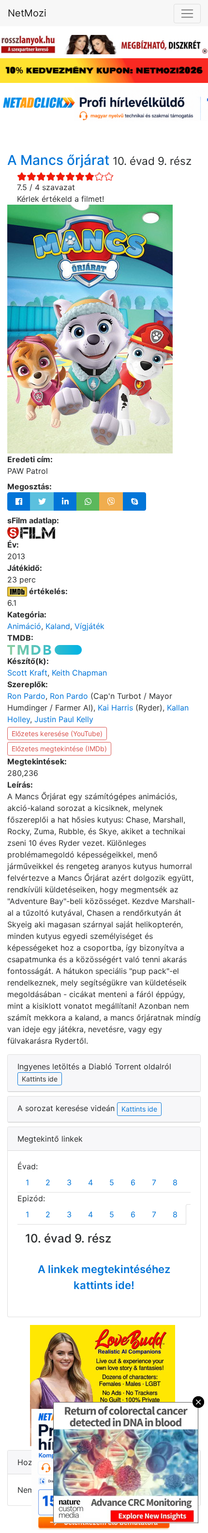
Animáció (24, 626)
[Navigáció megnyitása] (187, 13)
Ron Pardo (26, 696)
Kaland (57, 626)
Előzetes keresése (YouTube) (57, 733)
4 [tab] (90, 1182)
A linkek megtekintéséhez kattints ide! (104, 1277)
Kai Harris (115, 707)
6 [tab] (133, 1182)
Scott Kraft (27, 673)
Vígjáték (89, 626)
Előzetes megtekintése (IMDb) (59, 748)
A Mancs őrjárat (60, 160)
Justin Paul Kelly (63, 719)
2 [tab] (47, 1182)
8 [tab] (175, 1182)
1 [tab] (27, 1182)
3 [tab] (69, 1182)
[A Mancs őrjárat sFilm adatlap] (31, 532)
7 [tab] (154, 1182)
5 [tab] (111, 1182)
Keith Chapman (79, 673)
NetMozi (27, 13)
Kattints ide (139, 1109)
